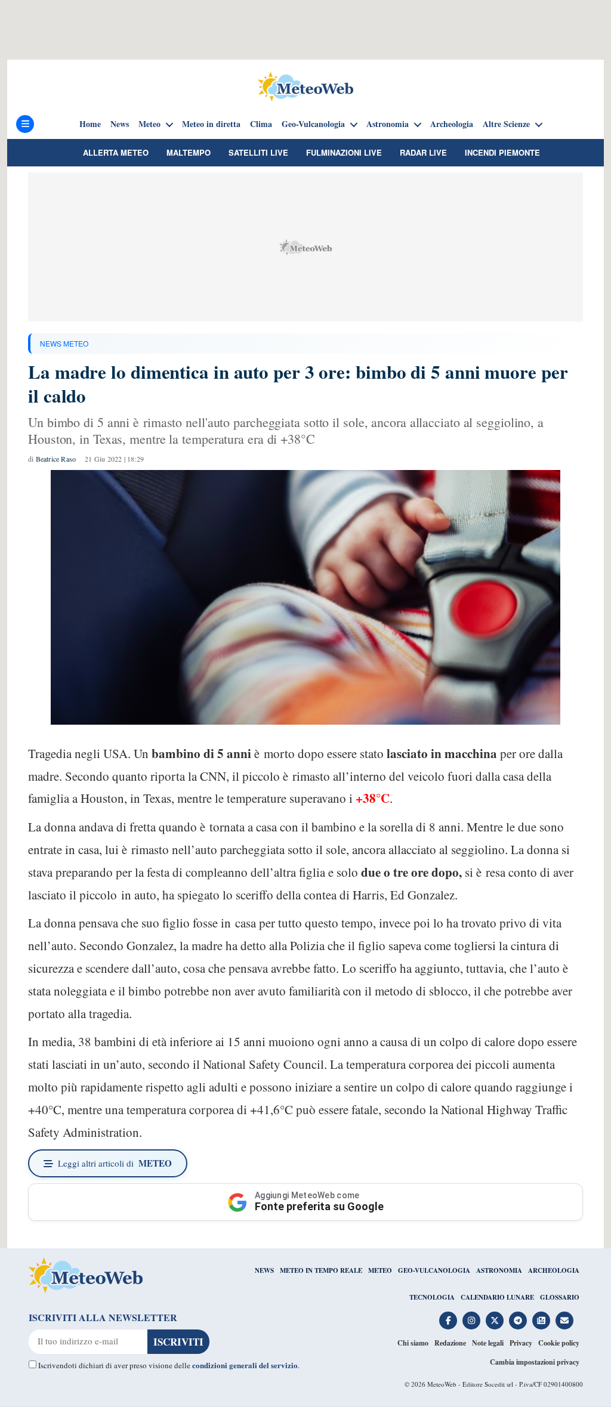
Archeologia (451, 124)
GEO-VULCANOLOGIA (434, 1270)
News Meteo (64, 343)
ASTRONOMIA (499, 1270)
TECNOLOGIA (432, 1297)
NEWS (264, 1270)
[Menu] (25, 124)
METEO (380, 1270)
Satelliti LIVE (258, 152)
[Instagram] (471, 1320)
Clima (261, 124)
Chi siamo (412, 1343)
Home (90, 124)
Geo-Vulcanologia (313, 124)
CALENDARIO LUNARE (497, 1297)
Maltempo (188, 152)
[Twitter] (495, 1320)
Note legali (488, 1343)
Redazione (450, 1343)
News (119, 124)
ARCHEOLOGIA (553, 1270)
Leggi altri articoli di (115, 1163)
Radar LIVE (423, 152)
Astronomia (387, 124)
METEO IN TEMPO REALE (321, 1270)
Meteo (149, 124)
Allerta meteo (116, 152)
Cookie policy (558, 1343)
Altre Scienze (506, 124)
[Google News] (541, 1320)
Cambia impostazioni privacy (534, 1362)
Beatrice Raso (56, 458)
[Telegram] (518, 1320)
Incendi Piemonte (502, 152)
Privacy (521, 1343)
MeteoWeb (441, 1384)
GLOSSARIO (559, 1297)
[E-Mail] (564, 1320)
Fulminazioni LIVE (344, 152)
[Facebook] (448, 1320)
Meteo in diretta (211, 124)
